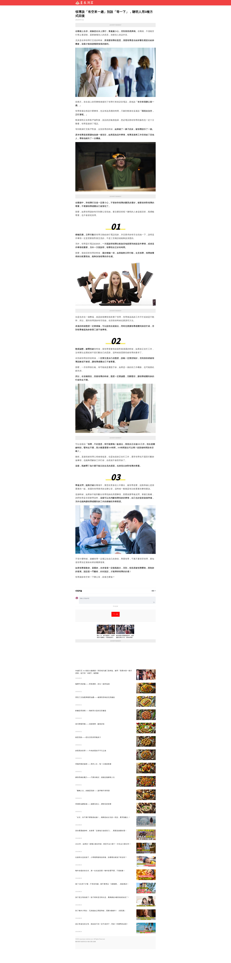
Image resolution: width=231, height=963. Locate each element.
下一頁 (115, 614)
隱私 (91, 941)
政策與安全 (84, 941)
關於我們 (77, 941)
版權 (94, 941)
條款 (88, 941)
